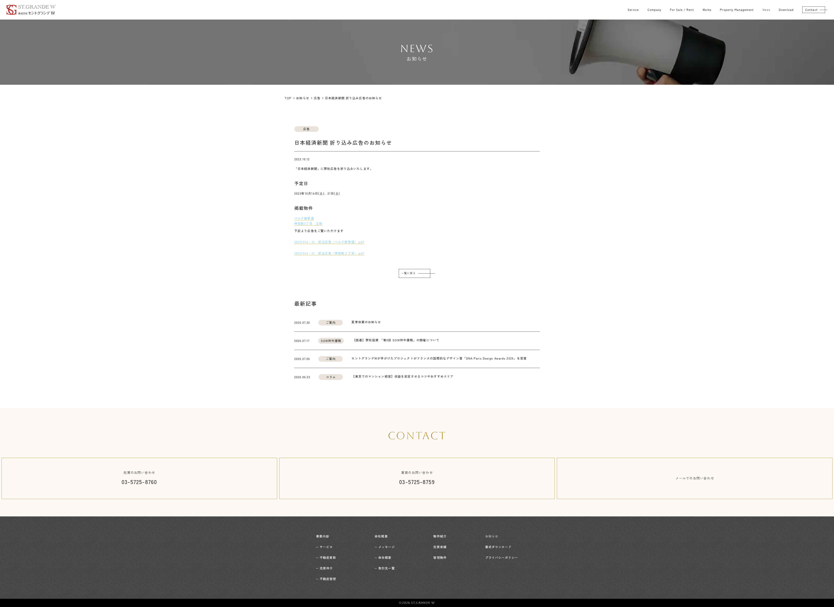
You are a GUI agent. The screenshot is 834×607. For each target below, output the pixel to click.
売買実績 (439, 547)
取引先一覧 (386, 568)
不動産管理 (328, 579)
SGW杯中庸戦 (331, 340)
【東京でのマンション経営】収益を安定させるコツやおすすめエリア (402, 376)
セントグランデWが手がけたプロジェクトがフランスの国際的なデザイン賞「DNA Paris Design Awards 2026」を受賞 (439, 358)
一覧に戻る (408, 273)
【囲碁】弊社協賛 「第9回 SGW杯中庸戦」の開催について (395, 340)
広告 (306, 129)
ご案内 (331, 322)
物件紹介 (439, 536)
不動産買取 (328, 557)
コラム (331, 377)
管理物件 (439, 557)
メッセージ (386, 547)
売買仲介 (326, 568)
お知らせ (491, 536)
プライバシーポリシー (501, 557)
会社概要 (381, 536)
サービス (326, 547)
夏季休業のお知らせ (366, 322)
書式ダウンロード (498, 547)
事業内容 (322, 536)
